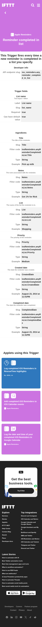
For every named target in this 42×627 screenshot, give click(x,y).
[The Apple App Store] (13, 593)
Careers (19, 606)
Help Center (6, 528)
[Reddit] (35, 617)
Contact (13, 610)
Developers (9, 606)
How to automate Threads (11, 580)
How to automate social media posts (14, 583)
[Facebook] (7, 617)
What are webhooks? (9, 573)
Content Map (6, 532)
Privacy (22, 610)
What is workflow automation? (12, 567)
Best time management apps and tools (15, 564)
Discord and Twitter (28, 548)
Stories (4, 519)
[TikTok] (30, 617)
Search (4, 535)
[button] (38, 5)
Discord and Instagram (29, 516)
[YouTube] (21, 617)
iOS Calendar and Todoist (30, 542)
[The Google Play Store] (29, 593)
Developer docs (7, 541)
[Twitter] (26, 617)
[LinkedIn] (11, 617)
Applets (4, 522)
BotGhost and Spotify (28, 532)
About (29, 610)
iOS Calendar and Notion (29, 519)
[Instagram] (16, 617)
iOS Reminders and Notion (30, 539)
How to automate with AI (10, 557)
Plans (4, 538)
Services (5, 516)
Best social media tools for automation (15, 586)
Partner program (31, 606)
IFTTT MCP (6, 525)
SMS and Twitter (26, 535)
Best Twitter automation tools (12, 561)
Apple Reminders (23, 34)
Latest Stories (9, 554)
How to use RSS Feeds (10, 570)
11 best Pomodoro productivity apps (14, 577)
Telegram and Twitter (28, 545)
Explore (5, 512)
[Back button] (5, 12)
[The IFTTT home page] (8, 5)
